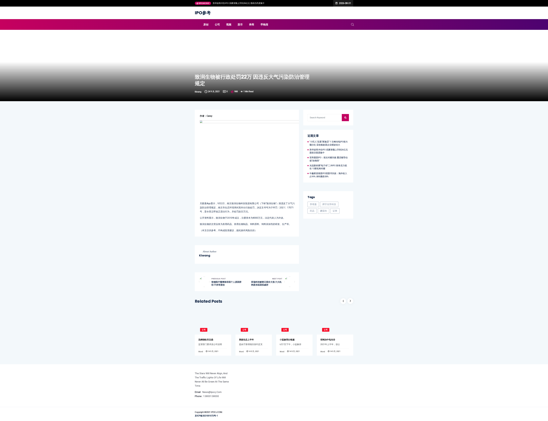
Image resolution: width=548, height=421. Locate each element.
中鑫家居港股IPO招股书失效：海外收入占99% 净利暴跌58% (328, 175)
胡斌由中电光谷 (327, 339)
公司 (217, 24)
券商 (251, 24)
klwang (198, 92)
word (200, 352)
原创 (205, 24)
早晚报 (264, 24)
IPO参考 (203, 13)
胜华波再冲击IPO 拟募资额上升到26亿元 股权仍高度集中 (238, 3)
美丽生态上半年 (246, 339)
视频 (228, 24)
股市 (240, 24)
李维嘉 (313, 204)
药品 (312, 211)
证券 (335, 211)
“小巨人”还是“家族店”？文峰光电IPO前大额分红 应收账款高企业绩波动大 (329, 143)
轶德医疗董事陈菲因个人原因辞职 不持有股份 (226, 283)
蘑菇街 (323, 211)
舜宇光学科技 (329, 204)
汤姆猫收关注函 (205, 339)
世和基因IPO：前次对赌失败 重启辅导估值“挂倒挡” (329, 159)
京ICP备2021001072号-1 (206, 415)
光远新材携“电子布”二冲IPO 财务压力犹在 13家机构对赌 (328, 167)
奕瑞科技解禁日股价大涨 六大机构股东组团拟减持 (266, 283)
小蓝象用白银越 (287, 339)
